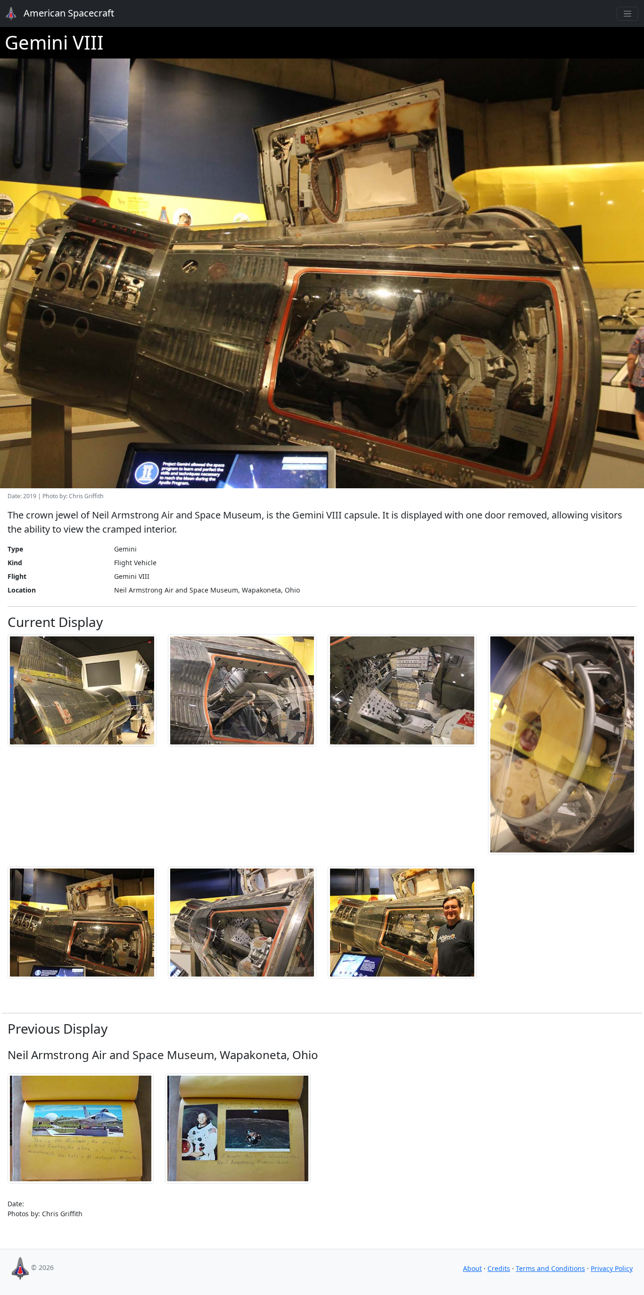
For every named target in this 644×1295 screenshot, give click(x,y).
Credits (498, 1268)
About (472, 1268)
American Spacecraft (62, 13)
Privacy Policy (612, 1268)
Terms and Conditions (550, 1268)
